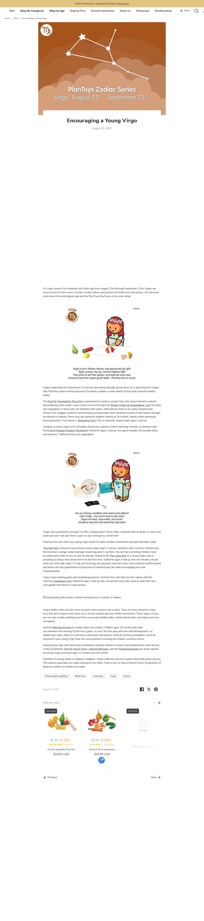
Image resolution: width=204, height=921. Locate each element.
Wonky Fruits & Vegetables (127, 405)
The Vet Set (50, 548)
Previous (52, 777)
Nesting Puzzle (62, 627)
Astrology (98, 676)
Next (154, 777)
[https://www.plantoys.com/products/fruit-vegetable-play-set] (82, 401)
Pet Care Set (118, 556)
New (12, 10)
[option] (58, 732)
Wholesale (142, 10)
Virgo (113, 676)
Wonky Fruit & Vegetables (102, 749)
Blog (16, 18)
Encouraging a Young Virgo (34, 18)
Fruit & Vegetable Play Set (61, 749)
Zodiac (126, 676)
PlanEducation (163, 10)
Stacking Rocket (129, 649)
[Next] (159, 703)
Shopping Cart (86, 420)
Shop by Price (78, 10)
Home (7, 18)
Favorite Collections (102, 10)
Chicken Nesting (99, 649)
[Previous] (155, 703)
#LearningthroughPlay (56, 676)
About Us (125, 10)
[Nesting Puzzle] (52, 627)
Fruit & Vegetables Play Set (65, 401)
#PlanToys (80, 676)
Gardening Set (63, 581)
